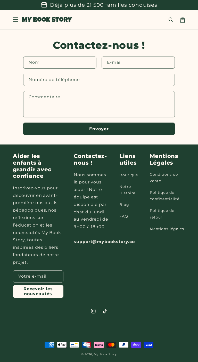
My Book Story (105, 354)
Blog (124, 204)
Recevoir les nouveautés (38, 291)
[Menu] (15, 20)
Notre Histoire (127, 189)
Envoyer (99, 128)
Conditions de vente (164, 177)
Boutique (128, 175)
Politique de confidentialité (164, 195)
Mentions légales (167, 229)
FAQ (123, 216)
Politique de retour (162, 213)
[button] (171, 20)
